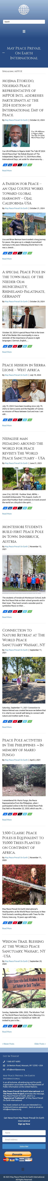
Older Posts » (40, 1044)
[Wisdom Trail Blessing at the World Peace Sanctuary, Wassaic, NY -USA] (24, 988)
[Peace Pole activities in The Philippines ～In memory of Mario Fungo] (24, 780)
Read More (7, 171)
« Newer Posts (8, 1044)
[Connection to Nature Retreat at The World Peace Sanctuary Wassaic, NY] (23, 680)
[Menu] (24, 31)
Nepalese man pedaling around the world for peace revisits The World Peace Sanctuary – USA (23, 448)
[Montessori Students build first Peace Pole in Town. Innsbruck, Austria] (24, 573)
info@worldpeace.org (16, 1069)
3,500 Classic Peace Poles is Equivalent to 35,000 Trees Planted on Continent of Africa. (23, 843)
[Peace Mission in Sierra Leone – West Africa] (24, 390)
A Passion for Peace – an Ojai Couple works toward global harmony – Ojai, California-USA (22, 194)
